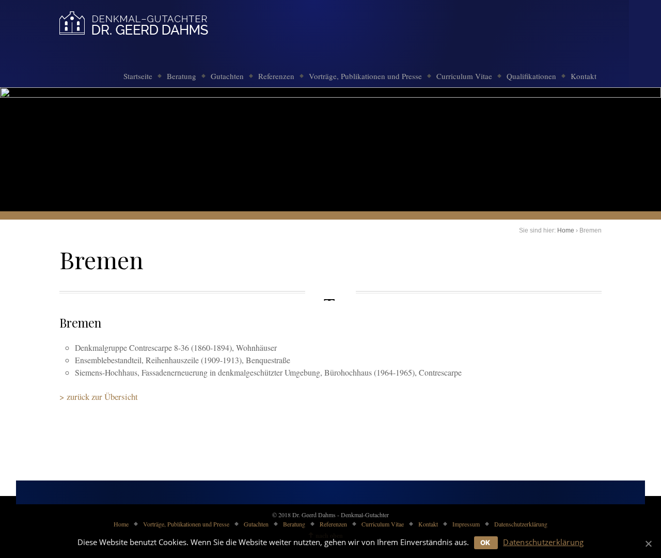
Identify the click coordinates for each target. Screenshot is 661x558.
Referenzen (276, 76)
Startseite (137, 76)
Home (565, 230)
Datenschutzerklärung (520, 524)
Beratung (181, 76)
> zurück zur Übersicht (98, 396)
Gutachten (227, 76)
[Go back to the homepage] (134, 25)
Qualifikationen (531, 76)
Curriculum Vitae (464, 76)
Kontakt (583, 76)
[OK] (648, 543)
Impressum (466, 524)
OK (485, 542)
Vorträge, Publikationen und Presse (365, 76)
